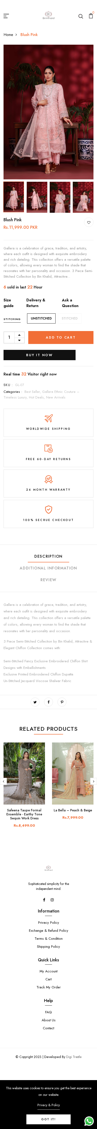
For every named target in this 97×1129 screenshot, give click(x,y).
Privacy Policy (48, 922)
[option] (48, 112)
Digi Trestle (73, 1056)
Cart (48, 979)
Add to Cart (61, 337)
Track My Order (48, 987)
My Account (48, 971)
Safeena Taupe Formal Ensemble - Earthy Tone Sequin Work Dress (24, 814)
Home (8, 34)
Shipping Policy (48, 946)
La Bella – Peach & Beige (73, 810)
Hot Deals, (37, 397)
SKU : (8, 385)
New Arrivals (55, 397)
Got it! (48, 1119)
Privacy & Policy (48, 1105)
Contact (48, 1028)
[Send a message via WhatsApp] (89, 1121)
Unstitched (41, 318)
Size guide (9, 302)
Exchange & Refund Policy (48, 930)
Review (48, 580)
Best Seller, (33, 391)
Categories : (13, 391)
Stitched (70, 318)
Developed (52, 1056)
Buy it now (39, 355)
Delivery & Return (35, 302)
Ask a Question (70, 302)
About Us (49, 1020)
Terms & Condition (49, 938)
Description (48, 556)
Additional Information (48, 568)
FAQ (48, 1012)
